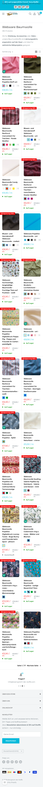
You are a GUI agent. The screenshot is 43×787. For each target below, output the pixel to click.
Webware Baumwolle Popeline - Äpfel (9, 435)
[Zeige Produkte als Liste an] (40, 52)
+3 (39, 294)
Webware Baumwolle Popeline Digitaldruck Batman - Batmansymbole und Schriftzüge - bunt (9, 641)
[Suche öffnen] (30, 14)
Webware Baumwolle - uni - (31, 330)
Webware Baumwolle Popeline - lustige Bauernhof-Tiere (31, 584)
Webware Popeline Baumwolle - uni (32, 235)
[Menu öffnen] (3, 14)
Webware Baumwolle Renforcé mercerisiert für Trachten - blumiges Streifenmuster (32, 385)
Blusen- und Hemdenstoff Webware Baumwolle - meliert (10, 237)
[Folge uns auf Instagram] (7, 761)
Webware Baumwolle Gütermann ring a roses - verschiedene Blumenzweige (9, 586)
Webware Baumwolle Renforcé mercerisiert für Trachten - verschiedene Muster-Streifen (30, 187)
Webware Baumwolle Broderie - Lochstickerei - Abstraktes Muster (31, 285)
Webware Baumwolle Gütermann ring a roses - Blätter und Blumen (31, 532)
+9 (17, 245)
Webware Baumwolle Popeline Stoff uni (9, 79)
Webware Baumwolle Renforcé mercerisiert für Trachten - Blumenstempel (30, 83)
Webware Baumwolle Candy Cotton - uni (10, 182)
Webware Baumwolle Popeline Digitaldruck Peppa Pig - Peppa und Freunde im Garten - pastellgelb (10, 336)
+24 (18, 85)
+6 (39, 139)
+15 (18, 144)
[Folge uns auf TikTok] (16, 761)
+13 (18, 188)
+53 (39, 240)
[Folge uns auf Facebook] (3, 761)
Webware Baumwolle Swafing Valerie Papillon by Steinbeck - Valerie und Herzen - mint (32, 482)
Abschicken (11, 741)
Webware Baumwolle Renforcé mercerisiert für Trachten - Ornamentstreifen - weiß (10, 386)
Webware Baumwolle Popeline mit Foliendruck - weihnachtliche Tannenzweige (8, 483)
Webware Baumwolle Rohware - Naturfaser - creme (32, 436)
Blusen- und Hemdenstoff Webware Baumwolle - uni (30, 132)
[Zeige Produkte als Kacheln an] (36, 52)
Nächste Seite (32, 666)
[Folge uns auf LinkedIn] (20, 761)
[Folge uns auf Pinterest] (12, 761)
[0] (39, 14)
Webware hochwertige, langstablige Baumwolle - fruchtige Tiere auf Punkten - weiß (10, 286)
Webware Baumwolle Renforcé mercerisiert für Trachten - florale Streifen (9, 134)
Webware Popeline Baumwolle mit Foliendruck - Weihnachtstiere (32, 636)
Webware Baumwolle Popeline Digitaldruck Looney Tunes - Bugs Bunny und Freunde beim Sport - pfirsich (10, 534)
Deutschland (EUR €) (11, 751)
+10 (39, 93)
